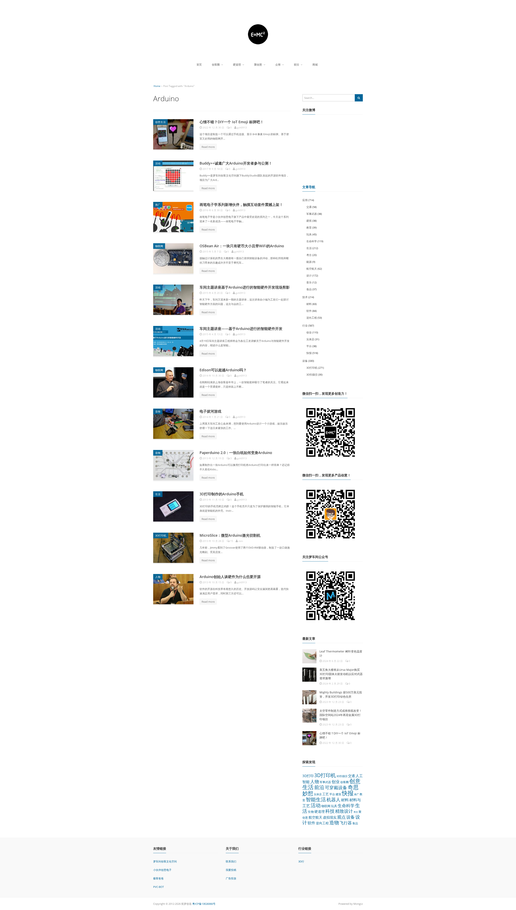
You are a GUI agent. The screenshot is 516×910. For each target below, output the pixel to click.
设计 (309, 275)
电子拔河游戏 (210, 411)
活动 (157, 163)
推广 (157, 205)
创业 (309, 332)
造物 (157, 411)
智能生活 (316, 799)
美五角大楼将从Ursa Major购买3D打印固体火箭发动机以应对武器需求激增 (341, 674)
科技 (330, 811)
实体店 (310, 339)
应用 (305, 200)
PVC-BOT (158, 887)
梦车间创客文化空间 (165, 861)
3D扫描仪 (311, 374)
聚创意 (258, 64)
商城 (315, 64)
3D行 (301, 861)
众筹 (278, 64)
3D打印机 (160, 535)
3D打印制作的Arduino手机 (221, 494)
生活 (157, 494)
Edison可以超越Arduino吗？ (223, 369)
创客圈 (216, 64)
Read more (208, 147)
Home (157, 86)
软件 (309, 311)
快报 (309, 353)
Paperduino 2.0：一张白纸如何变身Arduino (236, 452)
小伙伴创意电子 (162, 870)
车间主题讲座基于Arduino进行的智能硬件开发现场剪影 (245, 287)
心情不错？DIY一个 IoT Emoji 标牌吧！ (232, 121)
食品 (309, 289)
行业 (305, 325)
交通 (309, 207)
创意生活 (160, 122)
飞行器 (346, 822)
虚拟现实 (330, 817)
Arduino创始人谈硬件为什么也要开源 (230, 576)
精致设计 (344, 811)
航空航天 (311, 268)
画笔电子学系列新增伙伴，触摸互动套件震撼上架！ (241, 204)
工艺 (325, 794)
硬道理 (237, 64)
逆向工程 (311, 317)
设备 (305, 361)
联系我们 (231, 861)
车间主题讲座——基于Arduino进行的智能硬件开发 (241, 328)
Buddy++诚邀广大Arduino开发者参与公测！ (236, 163)
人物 (157, 577)
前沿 (296, 64)
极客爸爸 (158, 878)
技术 (305, 297)
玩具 (309, 234)
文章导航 (308, 187)
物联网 (159, 246)
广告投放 (231, 878)
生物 (311, 812)
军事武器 (311, 214)
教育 (309, 227)
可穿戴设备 (336, 787)
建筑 (309, 220)
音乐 (309, 282)
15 (232, 541)
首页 (199, 64)
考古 (309, 255)
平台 (309, 346)
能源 (309, 262)
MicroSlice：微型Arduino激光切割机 (230, 535)
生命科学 (311, 241)
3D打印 (308, 775)
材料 (309, 304)
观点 (341, 817)
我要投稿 (231, 870)
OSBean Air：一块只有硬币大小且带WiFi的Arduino (242, 245)
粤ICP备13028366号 (203, 904)
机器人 (333, 799)
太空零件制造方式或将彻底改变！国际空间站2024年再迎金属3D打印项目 (340, 715)
